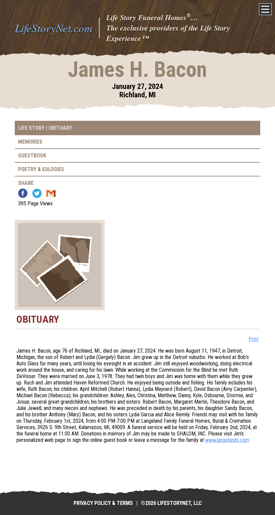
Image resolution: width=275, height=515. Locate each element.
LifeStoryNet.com (53, 27)
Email (51, 193)
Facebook (23, 193)
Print (254, 339)
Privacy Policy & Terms (103, 503)
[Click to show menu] (265, 9)
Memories (30, 142)
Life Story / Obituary (45, 128)
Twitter (37, 193)
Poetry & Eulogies (41, 169)
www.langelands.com (227, 440)
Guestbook (32, 155)
